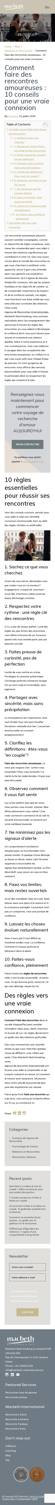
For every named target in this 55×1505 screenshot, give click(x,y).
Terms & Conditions (38, 1496)
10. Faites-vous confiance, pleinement (30, 216)
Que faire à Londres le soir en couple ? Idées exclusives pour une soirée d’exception (26, 1189)
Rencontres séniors (16, 1397)
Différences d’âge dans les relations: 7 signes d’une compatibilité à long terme (24, 1231)
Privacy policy (8, 1499)
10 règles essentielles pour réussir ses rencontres (28, 131)
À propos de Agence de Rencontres (23, 1139)
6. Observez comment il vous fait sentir (30, 182)
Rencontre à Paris (15, 1428)
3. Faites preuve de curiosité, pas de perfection (30, 157)
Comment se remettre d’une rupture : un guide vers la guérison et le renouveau (25, 1220)
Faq (7, 1460)
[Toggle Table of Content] (43, 124)
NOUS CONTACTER (27, 444)
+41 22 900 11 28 (33, 461)
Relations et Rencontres (18, 50)
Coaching (10, 1450)
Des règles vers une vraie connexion (23, 225)
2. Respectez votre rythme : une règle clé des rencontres (30, 148)
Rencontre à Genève (17, 1419)
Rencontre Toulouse (16, 1423)
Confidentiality (24, 1499)
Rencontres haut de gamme (21, 1392)
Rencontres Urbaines (24, 1157)
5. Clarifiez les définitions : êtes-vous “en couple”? (28, 174)
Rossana (13, 116)
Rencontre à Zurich (16, 1414)
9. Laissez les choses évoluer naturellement (30, 208)
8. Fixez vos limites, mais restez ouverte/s (28, 199)
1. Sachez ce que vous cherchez (26, 140)
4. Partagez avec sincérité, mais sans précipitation (29, 165)
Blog (17, 46)
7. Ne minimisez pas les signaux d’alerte (27, 191)
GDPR (35, 1499)
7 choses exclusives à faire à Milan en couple (25, 1199)
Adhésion (10, 1445)
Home (8, 46)
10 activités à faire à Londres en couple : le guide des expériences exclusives (27, 1208)
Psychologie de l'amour (25, 1146)
